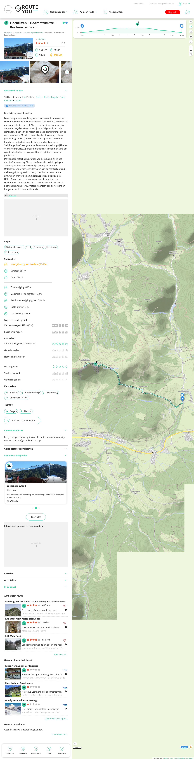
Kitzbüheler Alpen (29, 33)
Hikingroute (8, 33)
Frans (62, 97)
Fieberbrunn (11, 252)
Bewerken (62, 753)
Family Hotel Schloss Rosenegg (21, 700)
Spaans (18, 100)
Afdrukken (23, 753)
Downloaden (36, 753)
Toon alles (36, 516)
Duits (46, 97)
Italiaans (8, 100)
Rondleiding (138, 3)
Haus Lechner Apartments (19, 683)
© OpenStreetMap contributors (183, 758)
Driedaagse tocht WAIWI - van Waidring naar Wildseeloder (35, 601)
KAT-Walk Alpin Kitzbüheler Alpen (23, 618)
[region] (133, 388)
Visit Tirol (41, 39)
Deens (39, 97)
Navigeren (10, 753)
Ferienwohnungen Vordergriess (21, 665)
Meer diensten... (60, 734)
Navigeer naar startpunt (24, 420)
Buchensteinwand (16, 485)
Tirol (28, 247)
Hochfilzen (39, 33)
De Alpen (38, 247)
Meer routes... (61, 654)
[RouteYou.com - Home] (26, 9)
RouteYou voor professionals (161, 3)
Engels (54, 97)
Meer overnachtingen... (56, 718)
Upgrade (172, 12)
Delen (49, 753)
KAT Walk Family (14, 636)
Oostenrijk (17, 33)
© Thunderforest (168, 758)
